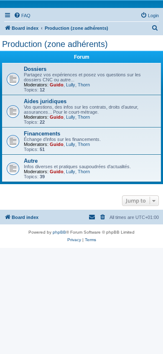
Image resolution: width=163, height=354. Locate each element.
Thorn (84, 84)
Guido (57, 84)
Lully (70, 84)
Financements (42, 133)
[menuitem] (22, 15)
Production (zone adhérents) (55, 44)
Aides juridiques (45, 101)
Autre (31, 161)
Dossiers (35, 69)
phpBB (59, 232)
